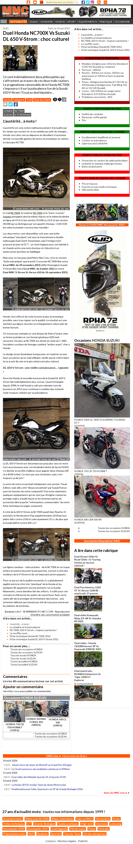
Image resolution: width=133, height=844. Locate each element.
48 (55, 99)
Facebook (83, 2)
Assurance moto (12, 818)
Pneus (91, 828)
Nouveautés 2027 (37, 828)
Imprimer (64, 99)
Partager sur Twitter (10, 104)
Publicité (83, 841)
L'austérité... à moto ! (92, 34)
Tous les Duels (42, 99)
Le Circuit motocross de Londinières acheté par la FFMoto (41, 769)
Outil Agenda (59, 828)
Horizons (101, 823)
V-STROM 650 (22, 114)
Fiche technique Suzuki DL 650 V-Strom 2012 (34, 639)
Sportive (56, 833)
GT (29, 823)
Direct (105, 2)
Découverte (103, 818)
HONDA (8, 110)
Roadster (42, 833)
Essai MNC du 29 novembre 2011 (21, 265)
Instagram (92, 2)
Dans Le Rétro (84, 818)
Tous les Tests (72, 833)
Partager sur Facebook (16, 104)
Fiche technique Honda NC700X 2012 (30, 636)
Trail (29, 99)
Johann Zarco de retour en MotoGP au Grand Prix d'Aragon (42, 765)
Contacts (51, 841)
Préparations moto (14, 833)
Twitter (88, 2)
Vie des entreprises (94, 833)
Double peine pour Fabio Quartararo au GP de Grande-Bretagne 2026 (47, 789)
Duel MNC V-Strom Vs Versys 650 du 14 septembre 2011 (35, 272)
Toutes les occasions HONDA (26, 649)
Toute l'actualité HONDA (24, 661)
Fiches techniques (13, 823)
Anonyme (28, 2)
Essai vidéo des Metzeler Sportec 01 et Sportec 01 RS (39, 777)
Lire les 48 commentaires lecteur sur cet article (33, 681)
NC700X (19, 110)
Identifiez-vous (11, 691)
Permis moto (77, 828)
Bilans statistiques (62, 818)
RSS (99, 2)
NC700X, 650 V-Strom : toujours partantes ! (33, 630)
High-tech (87, 823)
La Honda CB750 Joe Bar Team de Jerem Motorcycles (39, 784)
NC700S (37, 212)
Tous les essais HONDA (23, 655)
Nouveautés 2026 (13, 828)
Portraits (103, 828)
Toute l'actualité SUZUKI (24, 664)
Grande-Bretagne (44, 823)
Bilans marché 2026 (37, 818)
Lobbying (115, 823)
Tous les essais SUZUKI (23, 658)
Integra (7, 216)
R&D (31, 833)
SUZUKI (8, 114)
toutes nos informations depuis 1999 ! (74, 811)
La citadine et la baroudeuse (25, 627)
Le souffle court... (19, 633)
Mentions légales (67, 841)
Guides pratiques (68, 823)
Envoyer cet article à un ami (5, 104)
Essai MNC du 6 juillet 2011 (39, 268)
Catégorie (19, 99)
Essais (7, 99)
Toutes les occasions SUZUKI (26, 652)
